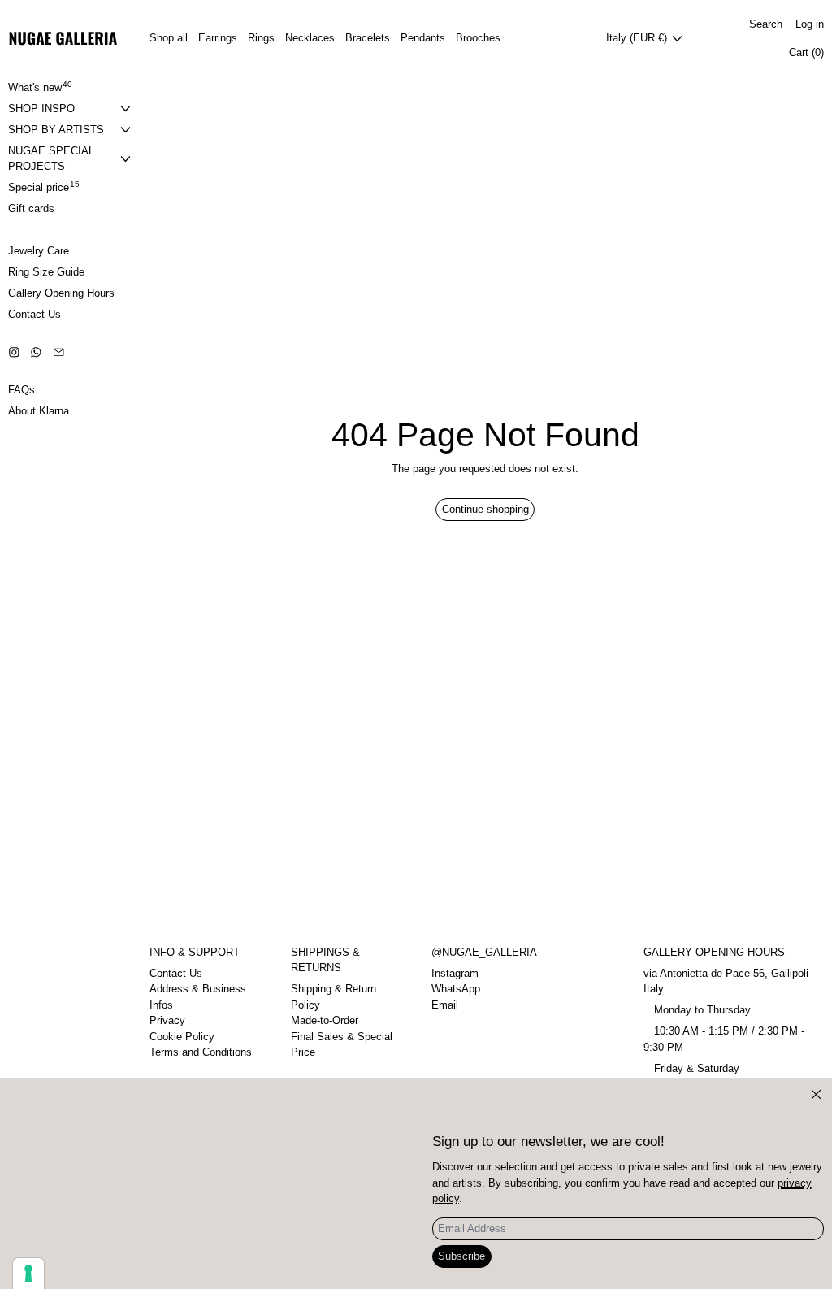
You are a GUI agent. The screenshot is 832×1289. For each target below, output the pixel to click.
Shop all (169, 38)
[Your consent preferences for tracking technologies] (28, 1273)
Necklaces (310, 38)
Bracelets (367, 38)
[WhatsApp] (36, 352)
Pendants (423, 38)
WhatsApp (455, 989)
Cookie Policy (182, 1037)
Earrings (217, 38)
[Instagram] (14, 352)
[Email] (59, 352)
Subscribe (461, 1256)
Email (444, 1005)
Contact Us (176, 973)
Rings (261, 38)
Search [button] (765, 24)
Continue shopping (485, 509)
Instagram (455, 973)
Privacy (167, 1020)
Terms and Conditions (201, 1052)
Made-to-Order (324, 1020)
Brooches (478, 38)
